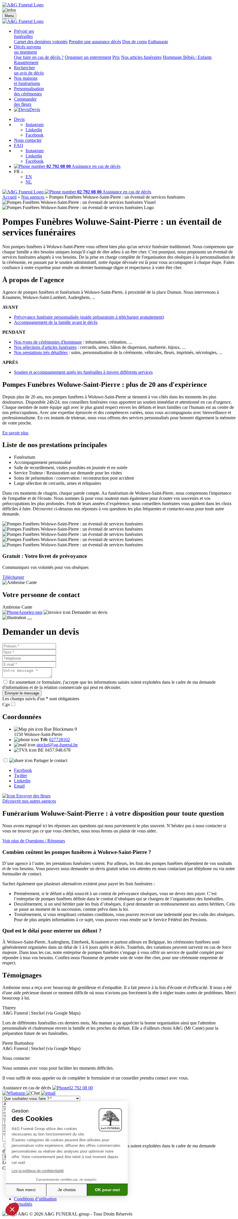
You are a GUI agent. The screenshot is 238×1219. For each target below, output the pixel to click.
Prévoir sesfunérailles (24, 34)
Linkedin (34, 129)
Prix (116, 57)
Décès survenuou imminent (27, 49)
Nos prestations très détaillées (41, 352)
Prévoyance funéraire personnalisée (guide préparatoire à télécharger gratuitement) (89, 317)
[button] (12, 1209)
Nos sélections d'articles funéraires (45, 347)
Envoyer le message (22, 693)
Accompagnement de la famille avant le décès (56, 322)
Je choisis (67, 1189)
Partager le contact (50, 760)
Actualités (23, 1204)
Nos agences (32, 197)
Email (19, 785)
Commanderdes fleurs (25, 102)
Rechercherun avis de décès (29, 70)
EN (29, 176)
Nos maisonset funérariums (27, 81)
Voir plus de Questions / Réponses (33, 840)
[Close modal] (29, 619)
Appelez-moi (30, 612)
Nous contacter (28, 140)
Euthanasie (158, 41)
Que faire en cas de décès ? (39, 57)
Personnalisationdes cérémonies (29, 91)
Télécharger (13, 577)
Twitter (20, 775)
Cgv (6, 704)
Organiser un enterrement (88, 57)
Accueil (9, 197)
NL (29, 181)
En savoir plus (15, 432)
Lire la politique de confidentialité (38, 1171)
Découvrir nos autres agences (29, 801)
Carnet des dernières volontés (41, 41)
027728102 (59, 739)
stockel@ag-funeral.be (57, 744)
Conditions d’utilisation (35, 1198)
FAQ (18, 145)
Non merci (26, 1189)
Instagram (35, 124)
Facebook (35, 135)
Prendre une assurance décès (95, 41)
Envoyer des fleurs (33, 795)
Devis (34, 109)
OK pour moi (107, 1189)
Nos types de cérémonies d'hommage (48, 342)
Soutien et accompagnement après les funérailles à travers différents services (83, 372)
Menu (9, 16)
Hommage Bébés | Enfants (187, 57)
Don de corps (134, 41)
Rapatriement (26, 62)
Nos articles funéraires (141, 57)
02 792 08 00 (80, 1087)
